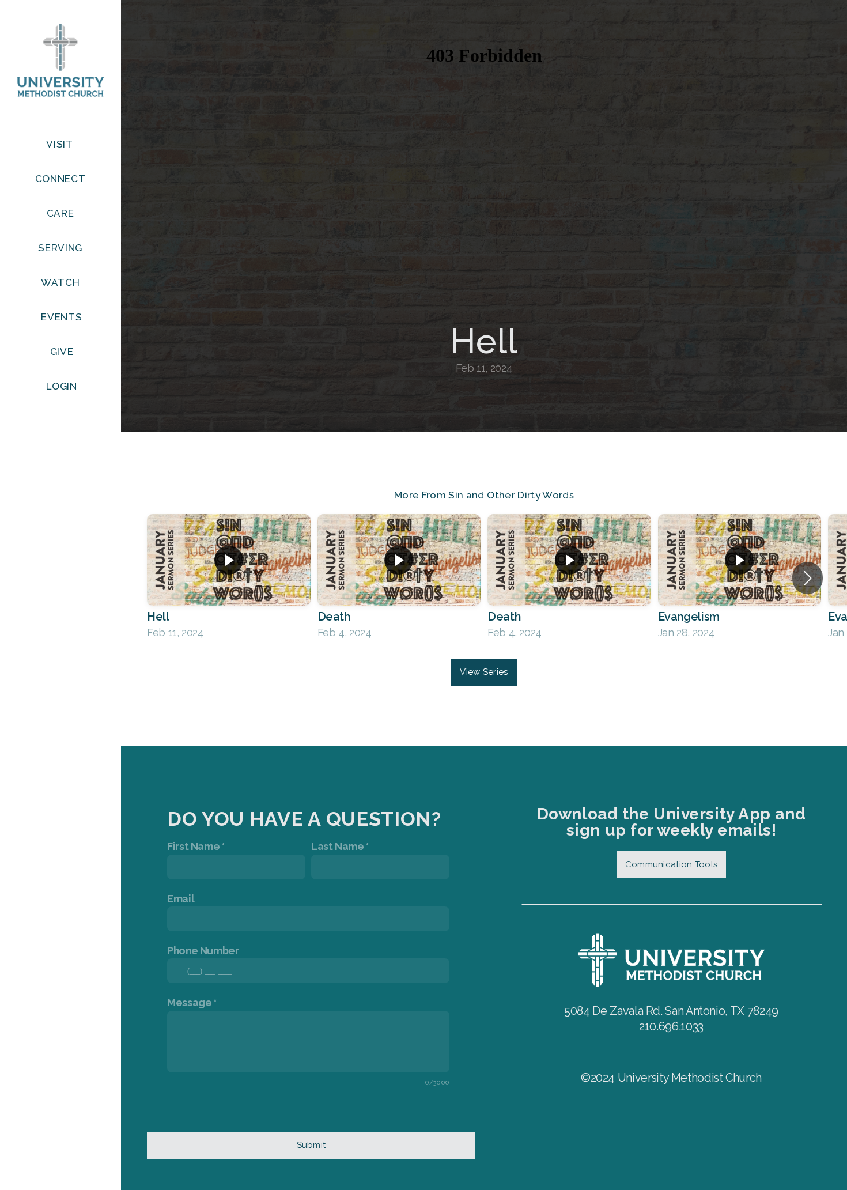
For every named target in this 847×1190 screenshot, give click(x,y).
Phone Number (203, 951)
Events (61, 317)
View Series (484, 672)
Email (180, 899)
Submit (311, 1145)
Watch (61, 282)
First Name (193, 846)
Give (62, 351)
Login (61, 386)
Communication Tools (671, 864)
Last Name (337, 846)
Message (189, 1002)
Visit (60, 144)
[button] (807, 578)
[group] (229, 577)
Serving (61, 248)
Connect (61, 178)
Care (62, 213)
